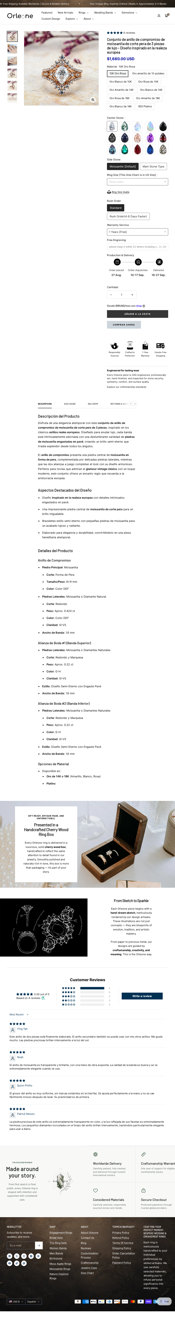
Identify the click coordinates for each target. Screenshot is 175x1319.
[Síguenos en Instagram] (31, 1256)
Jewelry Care (89, 1267)
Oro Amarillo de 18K (148, 98)
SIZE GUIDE (70, 404)
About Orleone (89, 1232)
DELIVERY (93, 404)
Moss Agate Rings (60, 1263)
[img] (17, 1023)
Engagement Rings (61, 1232)
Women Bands (58, 1248)
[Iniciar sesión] (159, 15)
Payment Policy (121, 1262)
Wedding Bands (104, 12)
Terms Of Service (122, 1242)
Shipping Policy (121, 1248)
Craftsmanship (89, 1262)
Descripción (45, 404)
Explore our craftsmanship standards (126, 386)
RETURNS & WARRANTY (123, 404)
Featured (47, 12)
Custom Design (51, 18)
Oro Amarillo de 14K (122, 89)
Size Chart (87, 1273)
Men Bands (56, 1253)
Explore (71, 18)
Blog (83, 1242)
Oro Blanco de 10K (121, 81)
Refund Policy (120, 1237)
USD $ (16, 1301)
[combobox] (137, 181)
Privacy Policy (120, 1232)
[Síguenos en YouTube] (9, 1263)
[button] (115, 32)
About (87, 18)
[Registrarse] (39, 1245)
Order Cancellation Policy (123, 1255)
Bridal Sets (56, 1237)
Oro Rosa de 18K (120, 98)
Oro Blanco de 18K (121, 106)
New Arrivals (65, 12)
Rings (82, 12)
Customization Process (89, 1255)
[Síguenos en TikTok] (16, 1263)
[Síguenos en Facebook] (9, 1256)
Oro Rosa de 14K (148, 81)
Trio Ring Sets (58, 1242)
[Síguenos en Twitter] (16, 1256)
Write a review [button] (142, 996)
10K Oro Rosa (118, 73)
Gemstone (128, 12)
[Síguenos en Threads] (24, 1256)
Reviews (86, 1248)
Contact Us (87, 1237)
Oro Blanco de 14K (151, 89)
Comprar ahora (124, 324)
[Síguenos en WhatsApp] (24, 1263)
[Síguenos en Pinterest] (38, 1256)
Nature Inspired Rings (59, 1276)
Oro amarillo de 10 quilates (148, 73)
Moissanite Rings (60, 1268)
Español (32, 1301)
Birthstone (56, 1258)
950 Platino (145, 106)
